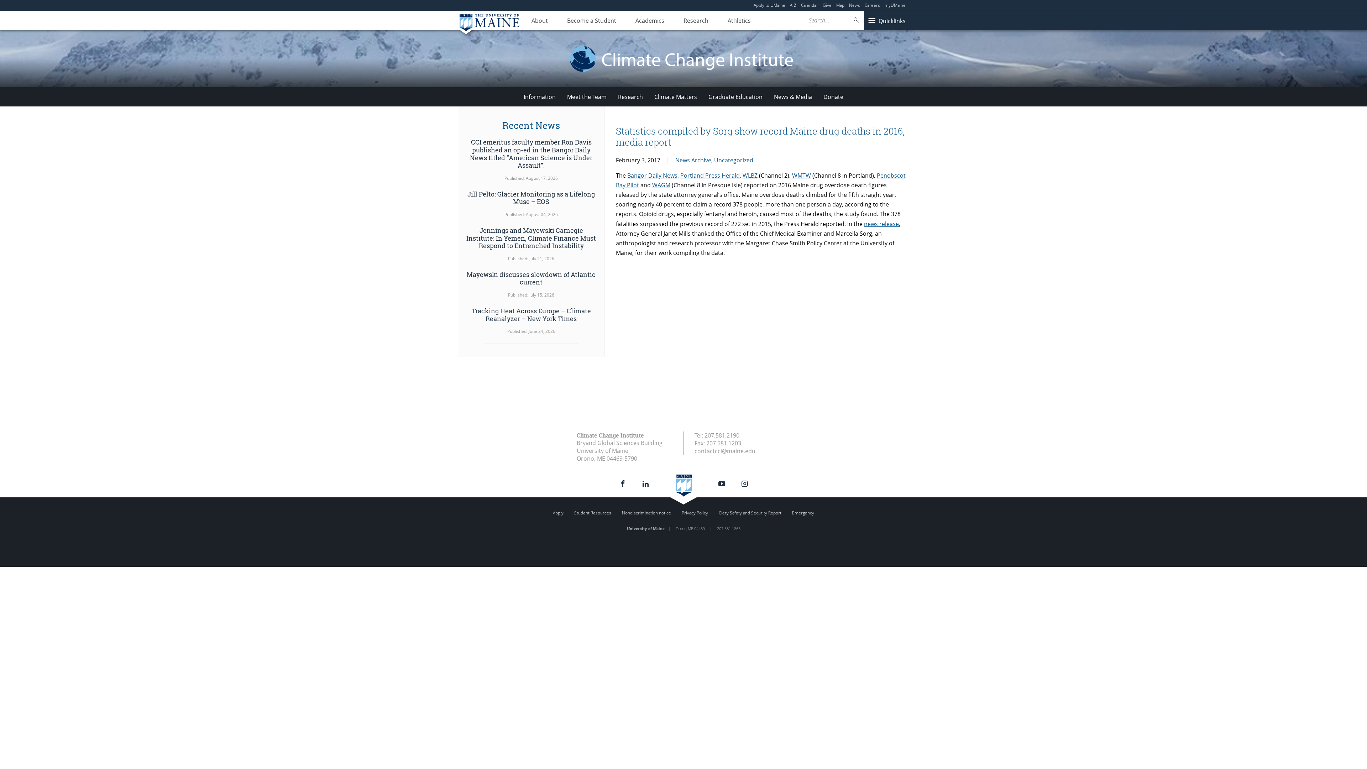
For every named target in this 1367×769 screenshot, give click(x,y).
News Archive (693, 160)
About (539, 21)
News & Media (793, 97)
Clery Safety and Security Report (750, 513)
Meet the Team (587, 97)
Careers (872, 5)
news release (881, 224)
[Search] (856, 20)
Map (840, 5)
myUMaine (895, 5)
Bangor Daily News (652, 175)
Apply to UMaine (769, 5)
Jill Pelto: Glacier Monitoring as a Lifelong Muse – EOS (531, 198)
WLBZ (750, 175)
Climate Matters (675, 97)
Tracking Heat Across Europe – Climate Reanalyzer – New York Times (531, 315)
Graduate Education (735, 97)
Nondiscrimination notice (646, 513)
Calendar (809, 5)
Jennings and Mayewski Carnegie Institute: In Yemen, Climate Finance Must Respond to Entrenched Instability (531, 238)
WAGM (661, 185)
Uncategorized (733, 160)
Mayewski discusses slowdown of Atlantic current (531, 278)
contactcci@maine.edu (725, 451)
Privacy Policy (695, 513)
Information (540, 97)
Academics (649, 21)
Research (696, 21)
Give (827, 5)
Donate (833, 97)
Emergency (803, 513)
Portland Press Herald (710, 175)
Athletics (739, 21)
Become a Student (591, 21)
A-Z (793, 5)
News (854, 5)
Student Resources (592, 513)
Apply (558, 513)
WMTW (801, 175)
